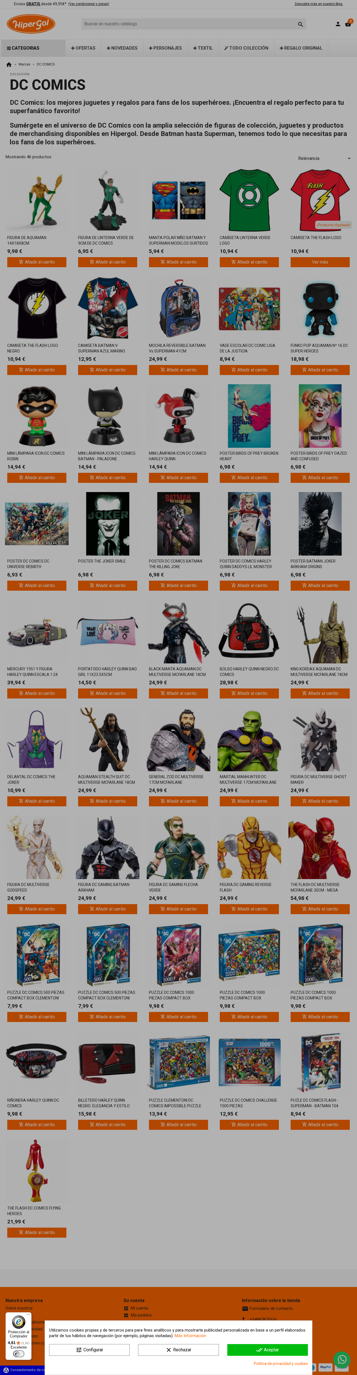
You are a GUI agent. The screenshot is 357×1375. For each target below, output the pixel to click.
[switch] (18, 1353)
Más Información (190, 1335)
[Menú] (28, 1315)
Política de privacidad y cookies (281, 1363)
